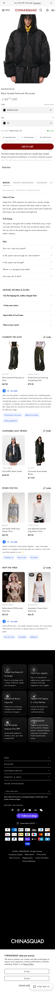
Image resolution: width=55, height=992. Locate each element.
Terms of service (14, 858)
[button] (41, 10)
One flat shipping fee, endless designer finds (20, 295)
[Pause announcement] (3, 3)
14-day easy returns (10, 305)
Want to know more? (11, 325)
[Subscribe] (49, 791)
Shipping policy (27, 858)
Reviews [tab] (6, 182)
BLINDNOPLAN (8, 89)
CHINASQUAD (24, 851)
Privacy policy (41, 854)
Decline (27, 978)
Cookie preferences (28, 861)
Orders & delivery (13, 330)
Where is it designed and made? (16, 269)
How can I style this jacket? (14, 248)
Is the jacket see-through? (13, 262)
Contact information (42, 858)
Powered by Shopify (15, 855)
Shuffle (48, 337)
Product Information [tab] (23, 182)
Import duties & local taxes (13, 315)
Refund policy (29, 854)
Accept (26, 971)
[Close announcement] (51, 3)
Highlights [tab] (42, 182)
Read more (6, 167)
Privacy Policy (28, 964)
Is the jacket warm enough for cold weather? (21, 255)
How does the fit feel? (12, 276)
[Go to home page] (26, 10)
